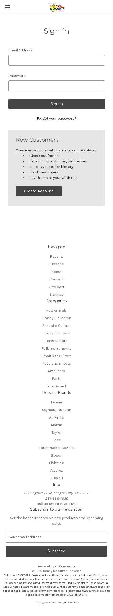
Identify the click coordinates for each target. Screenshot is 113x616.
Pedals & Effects (56, 363)
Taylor (57, 432)
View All (56, 478)
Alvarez (56, 470)
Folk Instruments (57, 348)
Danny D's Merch (56, 318)
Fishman (56, 463)
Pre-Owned (56, 386)
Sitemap (56, 294)
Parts (56, 378)
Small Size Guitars (56, 356)
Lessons (56, 264)
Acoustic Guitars (56, 325)
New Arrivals (56, 310)
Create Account (38, 191)
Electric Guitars (56, 333)
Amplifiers (56, 371)
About (57, 272)
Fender (57, 402)
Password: (17, 76)
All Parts (56, 417)
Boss (56, 440)
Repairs (56, 256)
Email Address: (20, 50)
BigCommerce (65, 566)
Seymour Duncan (56, 410)
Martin (56, 425)
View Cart (56, 287)
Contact (56, 279)
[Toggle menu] (7, 7)
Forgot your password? (56, 118)
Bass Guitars (56, 341)
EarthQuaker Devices (57, 448)
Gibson (56, 455)
